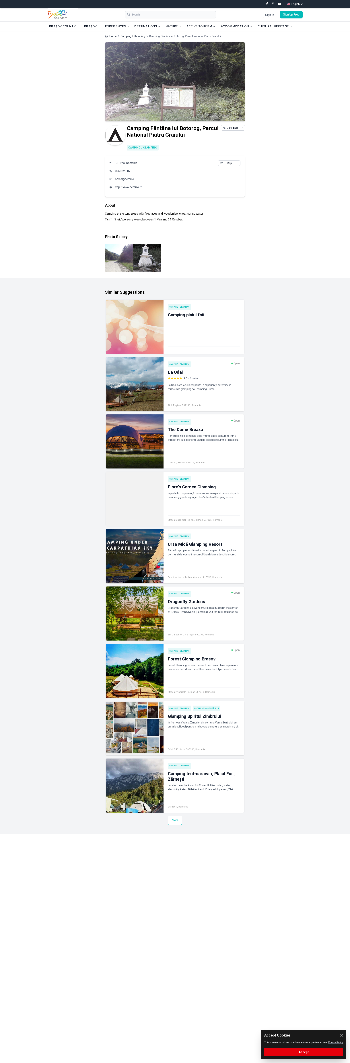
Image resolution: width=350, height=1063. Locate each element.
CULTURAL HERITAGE (274, 26)
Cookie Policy (335, 1042)
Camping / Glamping (133, 36)
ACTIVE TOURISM (199, 26)
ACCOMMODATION (235, 26)
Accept (304, 1052)
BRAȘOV (91, 26)
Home (113, 36)
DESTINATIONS (146, 26)
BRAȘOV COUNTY (63, 26)
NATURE (172, 26)
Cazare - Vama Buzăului (206, 708)
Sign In (269, 15)
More (175, 820)
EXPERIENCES (116, 26)
